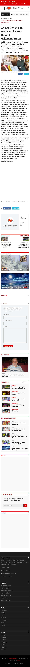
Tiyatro (4, 647)
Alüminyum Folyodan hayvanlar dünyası (12, 269)
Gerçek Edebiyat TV (18, 4)
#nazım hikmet (7, 201)
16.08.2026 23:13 (5, 285)
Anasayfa (5, 18)
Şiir (3, 615)
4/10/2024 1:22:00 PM (6, 242)
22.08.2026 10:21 (5, 267)
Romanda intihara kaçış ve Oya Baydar (19, 405)
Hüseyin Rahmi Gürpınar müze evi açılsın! (18, 443)
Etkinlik (4, 640)
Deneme (4, 610)
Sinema (4, 645)
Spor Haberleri (6, 588)
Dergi (3, 635)
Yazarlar (27, 4)
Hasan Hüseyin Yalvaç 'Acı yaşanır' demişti (19, 399)
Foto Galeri (7, 4)
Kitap (3, 613)
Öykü (3, 625)
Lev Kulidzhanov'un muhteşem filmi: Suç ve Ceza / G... (19, 436)
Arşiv (3, 622)
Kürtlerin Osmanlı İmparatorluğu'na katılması (6, 245)
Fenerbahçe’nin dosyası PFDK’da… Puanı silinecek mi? (23, 245)
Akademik (5, 620)
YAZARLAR (25, 382)
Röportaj (4, 642)
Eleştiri (4, 617)
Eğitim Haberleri (6, 595)
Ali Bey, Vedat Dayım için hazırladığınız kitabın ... (18, 429)
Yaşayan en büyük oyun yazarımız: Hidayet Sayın (18, 387)
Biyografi (4, 637)
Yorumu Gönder (8, 346)
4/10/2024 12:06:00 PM (25, 242)
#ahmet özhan (23, 201)
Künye (21, 663)
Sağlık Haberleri (6, 593)
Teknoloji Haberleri (7, 590)
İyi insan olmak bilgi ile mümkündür (18, 393)
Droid (18, 660)
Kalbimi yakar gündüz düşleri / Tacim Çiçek (13, 287)
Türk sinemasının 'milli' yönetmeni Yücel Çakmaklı (14, 14)
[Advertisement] (15, 180)
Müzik (3, 650)
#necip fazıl (15, 201)
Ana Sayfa (5, 1)
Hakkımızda (15, 663)
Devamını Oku (5, 567)
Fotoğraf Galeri (6, 600)
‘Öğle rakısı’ (15, 411)
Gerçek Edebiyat (13, 658)
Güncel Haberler (6, 585)
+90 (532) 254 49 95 (7, 576)
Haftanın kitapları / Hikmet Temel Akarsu (19, 423)
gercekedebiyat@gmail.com (9, 573)
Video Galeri (5, 598)
